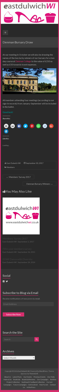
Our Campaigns (42, 379)
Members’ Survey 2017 (18, 177)
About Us (7, 377)
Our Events (27, 377)
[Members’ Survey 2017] (21, 199)
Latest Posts (17, 377)
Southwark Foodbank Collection (33, 382)
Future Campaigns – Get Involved (25, 385)
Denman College (23, 61)
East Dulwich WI (14, 163)
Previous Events (40, 377)
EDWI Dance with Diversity (17, 259)
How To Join (43, 385)
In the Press (31, 387)
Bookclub (16, 379)
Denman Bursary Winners (39, 183)
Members (11, 167)
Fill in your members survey (17, 248)
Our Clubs (51, 377)
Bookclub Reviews (28, 379)
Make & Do (8, 379)
